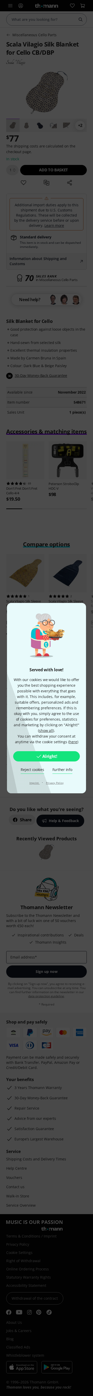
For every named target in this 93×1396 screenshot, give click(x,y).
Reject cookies (32, 769)
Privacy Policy (55, 783)
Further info (62, 769)
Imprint (34, 783)
